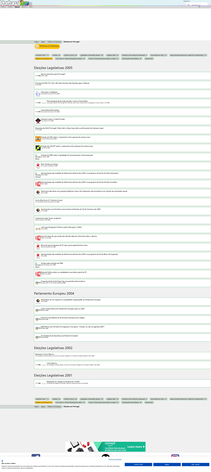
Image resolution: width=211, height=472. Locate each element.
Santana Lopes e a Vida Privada (53, 119)
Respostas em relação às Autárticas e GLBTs (67, 382)
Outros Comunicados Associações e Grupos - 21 (103, 58)
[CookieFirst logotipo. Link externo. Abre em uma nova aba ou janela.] (2, 461)
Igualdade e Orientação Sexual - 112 (92, 55)
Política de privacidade (115, 459)
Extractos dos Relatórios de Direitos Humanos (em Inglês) (63, 318)
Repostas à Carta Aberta (64, 354)
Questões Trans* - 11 (42, 55)
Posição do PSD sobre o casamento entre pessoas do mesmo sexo (65, 137)
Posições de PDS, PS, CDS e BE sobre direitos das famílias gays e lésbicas (62, 83)
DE (209, 7)
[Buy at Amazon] (105, 451)
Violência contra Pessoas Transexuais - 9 (134, 55)
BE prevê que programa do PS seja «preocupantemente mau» (64, 245)
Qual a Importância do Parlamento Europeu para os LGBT (63, 309)
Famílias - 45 (56, 55)
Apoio (17, 7)
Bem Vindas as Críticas (49, 164)
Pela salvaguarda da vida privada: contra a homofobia (78, 101)
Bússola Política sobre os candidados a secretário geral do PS (64, 273)
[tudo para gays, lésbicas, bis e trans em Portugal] (22, 3)
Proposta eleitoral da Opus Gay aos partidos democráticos (63, 282)
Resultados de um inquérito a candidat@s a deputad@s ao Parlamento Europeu (71, 300)
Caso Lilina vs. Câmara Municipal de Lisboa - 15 (70, 58)
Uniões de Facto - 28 (70, 55)
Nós (30, 7)
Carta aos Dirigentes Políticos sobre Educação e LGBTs (61, 227)
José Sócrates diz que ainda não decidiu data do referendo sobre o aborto (69, 236)
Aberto (24, 7)
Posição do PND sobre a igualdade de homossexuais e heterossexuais (67, 155)
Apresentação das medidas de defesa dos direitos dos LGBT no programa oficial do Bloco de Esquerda (79, 254)
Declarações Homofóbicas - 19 (131, 58)
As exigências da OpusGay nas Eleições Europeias (59, 336)
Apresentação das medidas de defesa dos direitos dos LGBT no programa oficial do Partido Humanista (79, 173)
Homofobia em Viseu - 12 (158, 55)
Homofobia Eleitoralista (50, 110)
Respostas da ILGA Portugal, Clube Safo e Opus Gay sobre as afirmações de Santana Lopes (69, 128)
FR (207, 7)
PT (199, 7)
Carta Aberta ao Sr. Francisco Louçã (48, 200)
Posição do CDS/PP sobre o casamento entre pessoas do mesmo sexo (67, 146)
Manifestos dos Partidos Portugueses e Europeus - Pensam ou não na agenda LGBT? (72, 327)
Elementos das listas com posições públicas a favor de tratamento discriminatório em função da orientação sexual (84, 191)
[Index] (16, 41)
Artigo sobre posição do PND (52, 263)
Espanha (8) (149, 58)
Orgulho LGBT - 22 (112, 55)
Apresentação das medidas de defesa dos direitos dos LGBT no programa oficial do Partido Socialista (79, 182)
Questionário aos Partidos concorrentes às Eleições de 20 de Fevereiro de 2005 (71, 209)
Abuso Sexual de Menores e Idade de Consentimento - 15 (188, 55)
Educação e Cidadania (50, 92)
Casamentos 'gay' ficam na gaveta (48, 218)
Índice (3, 7)
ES (204, 7)
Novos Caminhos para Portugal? (53, 74)
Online (10, 7)
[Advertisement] (105, 24)
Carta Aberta (73, 363)
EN (202, 7)
